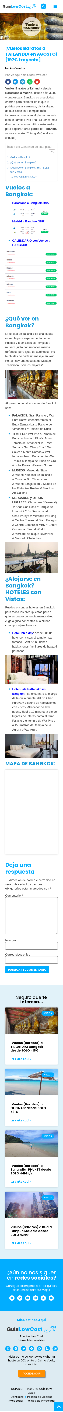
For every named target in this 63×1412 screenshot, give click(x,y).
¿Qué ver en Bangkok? (23, 162)
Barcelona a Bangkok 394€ (30, 203)
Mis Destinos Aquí (31, 1320)
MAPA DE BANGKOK (25, 176)
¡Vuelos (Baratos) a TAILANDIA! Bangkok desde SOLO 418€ (26, 1047)
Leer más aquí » (20, 1059)
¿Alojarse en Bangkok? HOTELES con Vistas (29, 169)
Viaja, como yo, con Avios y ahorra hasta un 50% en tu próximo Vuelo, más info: (31, 1361)
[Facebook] (12, 1298)
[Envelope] (51, 1298)
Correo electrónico (17, 954)
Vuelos (20, 68)
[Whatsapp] (7, 1348)
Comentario (14, 895)
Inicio (9, 68)
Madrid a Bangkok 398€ (28, 221)
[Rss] (43, 1298)
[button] (43, 6)
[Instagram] (35, 1298)
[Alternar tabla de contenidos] (50, 152)
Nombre (10, 940)
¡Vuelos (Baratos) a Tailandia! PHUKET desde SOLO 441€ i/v (30, 1169)
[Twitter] (19, 1298)
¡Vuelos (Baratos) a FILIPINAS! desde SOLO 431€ (28, 1108)
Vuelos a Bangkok (20, 157)
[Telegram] (27, 1298)
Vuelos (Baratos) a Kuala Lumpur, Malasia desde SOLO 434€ (31, 1231)
